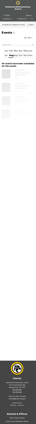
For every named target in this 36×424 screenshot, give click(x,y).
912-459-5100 (17, 390)
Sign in (28, 15)
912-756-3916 (17, 392)
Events (31, 25)
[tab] (6, 51)
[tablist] (18, 51)
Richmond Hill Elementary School (13, 25)
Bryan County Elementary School (17, 421)
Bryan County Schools (17, 418)
